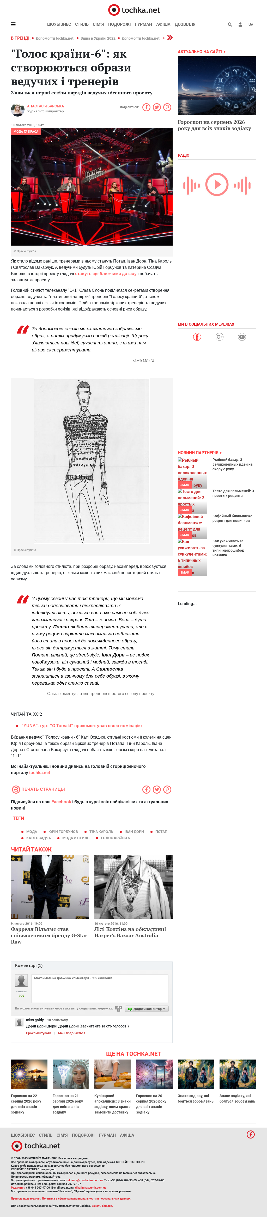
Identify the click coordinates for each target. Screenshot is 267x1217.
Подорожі (119, 24)
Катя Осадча (38, 838)
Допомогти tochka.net (55, 38)
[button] (240, 24)
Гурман (143, 24)
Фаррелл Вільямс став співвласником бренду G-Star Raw (49, 935)
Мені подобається (71, 1033)
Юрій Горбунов (63, 832)
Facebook (61, 802)
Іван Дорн (134, 832)
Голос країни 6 (115, 838)
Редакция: (18, 1187)
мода (31, 832)
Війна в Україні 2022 (98, 38)
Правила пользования (25, 1198)
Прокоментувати (38, 1033)
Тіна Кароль (101, 832)
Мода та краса (26, 131)
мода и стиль (75, 838)
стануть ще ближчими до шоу (106, 273)
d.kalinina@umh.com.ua (90, 1187)
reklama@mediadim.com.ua (84, 1180)
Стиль (82, 24)
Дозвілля (185, 24)
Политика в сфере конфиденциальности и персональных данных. (86, 1198)
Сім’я (98, 24)
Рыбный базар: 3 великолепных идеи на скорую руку (233, 464)
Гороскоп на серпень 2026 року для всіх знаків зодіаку (214, 125)
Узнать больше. (102, 1206)
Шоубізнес (59, 24)
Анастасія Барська (45, 106)
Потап (161, 832)
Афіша (163, 24)
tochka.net (39, 772)
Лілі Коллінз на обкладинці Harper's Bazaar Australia (130, 932)
